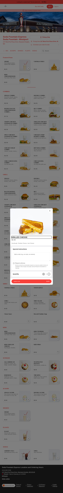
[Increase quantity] (49, 274)
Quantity (16, 274)
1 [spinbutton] (46, 274)
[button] (31, 221)
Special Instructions (20, 249)
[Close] (50, 210)
